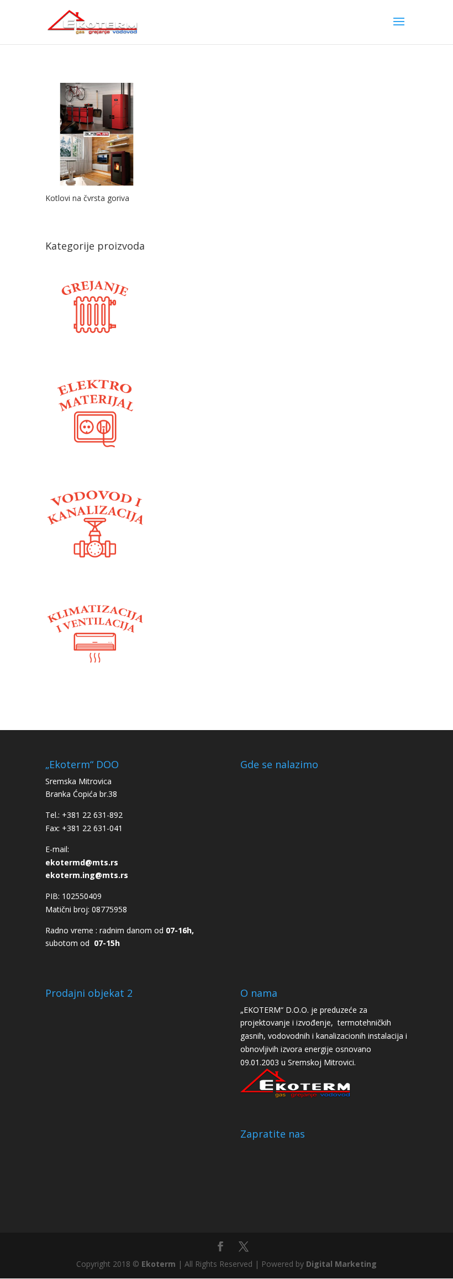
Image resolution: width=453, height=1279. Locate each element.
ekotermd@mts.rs (81, 862)
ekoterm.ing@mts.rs (86, 875)
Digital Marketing (341, 1264)
